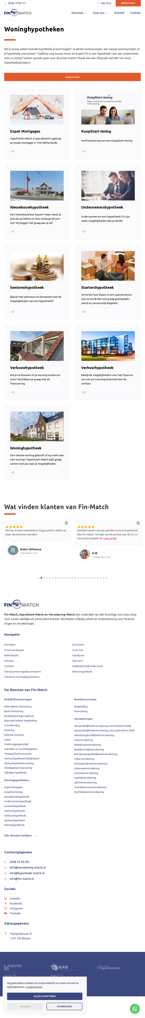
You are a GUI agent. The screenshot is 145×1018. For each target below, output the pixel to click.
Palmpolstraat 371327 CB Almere (21, 936)
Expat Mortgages (13, 787)
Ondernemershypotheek (17, 801)
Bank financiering (13, 711)
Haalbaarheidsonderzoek (87, 666)
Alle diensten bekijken (20, 835)
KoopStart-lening (13, 792)
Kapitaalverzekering (85, 777)
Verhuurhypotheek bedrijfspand (21, 758)
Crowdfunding (12, 725)
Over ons (77, 650)
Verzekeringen (83, 718)
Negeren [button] (25, 1006)
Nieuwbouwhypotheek (16, 796)
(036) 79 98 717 (17, 3)
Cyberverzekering (84, 758)
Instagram (16, 908)
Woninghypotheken (16, 780)
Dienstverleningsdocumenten (22, 671)
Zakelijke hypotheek (15, 772)
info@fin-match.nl (22, 878)
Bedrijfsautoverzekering (87, 744)
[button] (79, 13)
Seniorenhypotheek (15, 806)
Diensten (10, 644)
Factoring (9, 730)
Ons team (78, 644)
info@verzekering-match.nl (28, 867)
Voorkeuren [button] (64, 1006)
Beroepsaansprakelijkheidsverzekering (95, 754)
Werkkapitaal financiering (18, 767)
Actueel (9, 660)
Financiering (81, 711)
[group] (36, 541)
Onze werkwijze (14, 650)
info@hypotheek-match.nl (27, 873)
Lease (7, 739)
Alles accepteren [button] (45, 996)
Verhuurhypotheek (14, 820)
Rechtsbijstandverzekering (89, 792)
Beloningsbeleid (82, 671)
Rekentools (128, 3)
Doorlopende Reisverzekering (90, 763)
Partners (77, 660)
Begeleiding (81, 706)
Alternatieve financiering (17, 706)
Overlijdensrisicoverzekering (90, 787)
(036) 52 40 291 (20, 861)
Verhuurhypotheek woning (19, 763)
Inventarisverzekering (86, 773)
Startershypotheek (14, 810)
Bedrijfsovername (85, 699)
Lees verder (110, 538)
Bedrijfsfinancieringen (18, 699)
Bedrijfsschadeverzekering (89, 749)
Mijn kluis (106, 3)
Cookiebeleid (34, 986)
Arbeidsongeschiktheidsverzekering (94, 735)
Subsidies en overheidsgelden (20, 749)
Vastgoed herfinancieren (18, 753)
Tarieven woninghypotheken (22, 676)
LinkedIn (15, 898)
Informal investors (14, 734)
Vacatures (78, 655)
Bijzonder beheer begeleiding (20, 720)
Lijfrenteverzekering (85, 782)
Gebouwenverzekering (87, 768)
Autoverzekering (83, 740)
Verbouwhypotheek (15, 815)
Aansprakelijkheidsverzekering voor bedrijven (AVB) (102, 725)
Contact (9, 666)
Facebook (16, 903)
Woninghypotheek (14, 825)
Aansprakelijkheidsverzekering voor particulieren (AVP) (104, 730)
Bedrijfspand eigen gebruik (19, 716)
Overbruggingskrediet (16, 744)
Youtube (15, 913)
